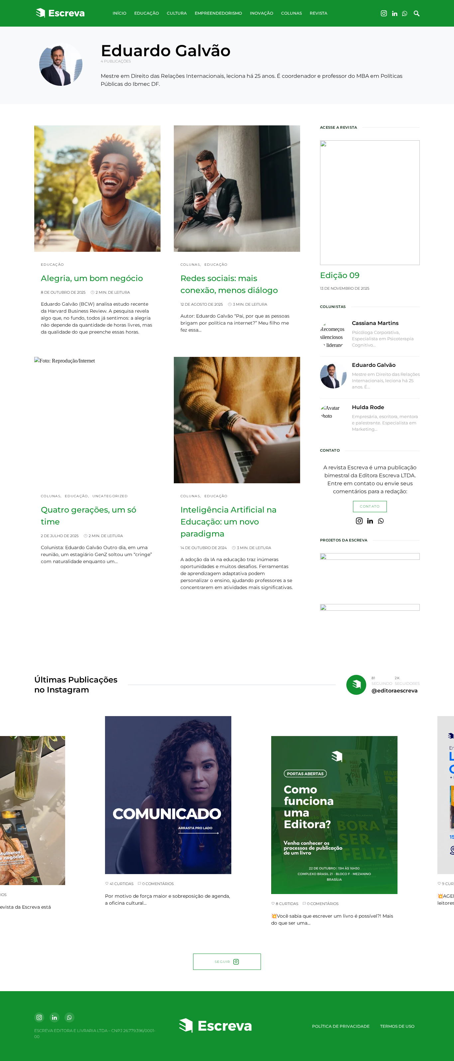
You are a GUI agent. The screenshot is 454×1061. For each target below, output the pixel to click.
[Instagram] (384, 13)
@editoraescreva (395, 690)
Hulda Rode (368, 407)
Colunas (190, 264)
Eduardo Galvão (374, 365)
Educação (52, 264)
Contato (370, 506)
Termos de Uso (397, 1026)
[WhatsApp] (404, 13)
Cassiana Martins (375, 323)
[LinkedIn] (394, 13)
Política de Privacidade (341, 1026)
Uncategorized (110, 496)
